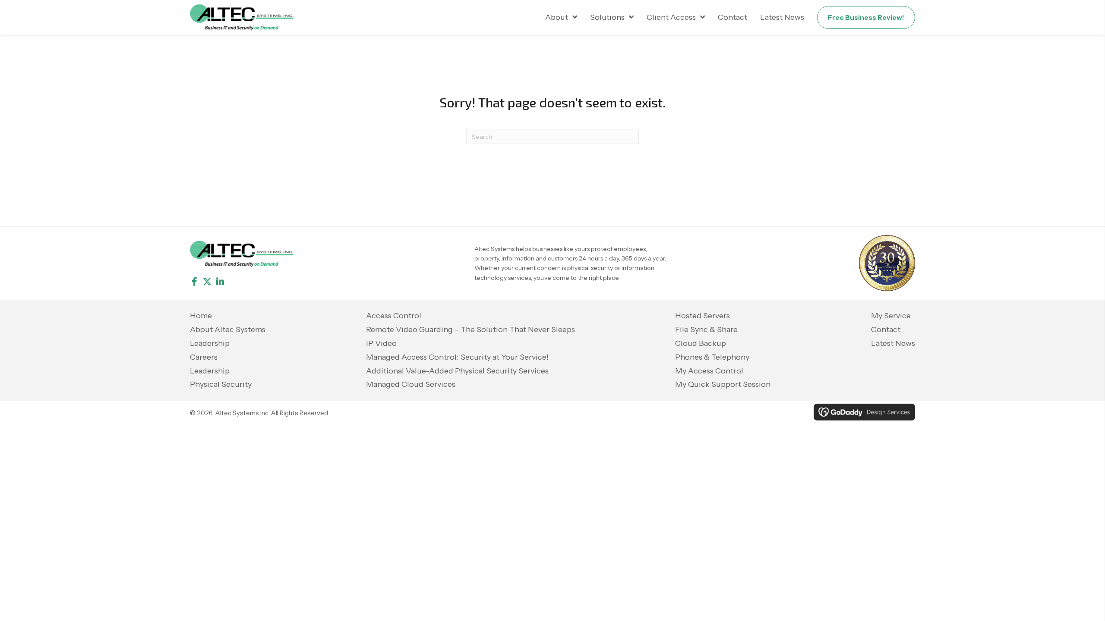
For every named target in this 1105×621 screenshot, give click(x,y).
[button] (194, 281)
